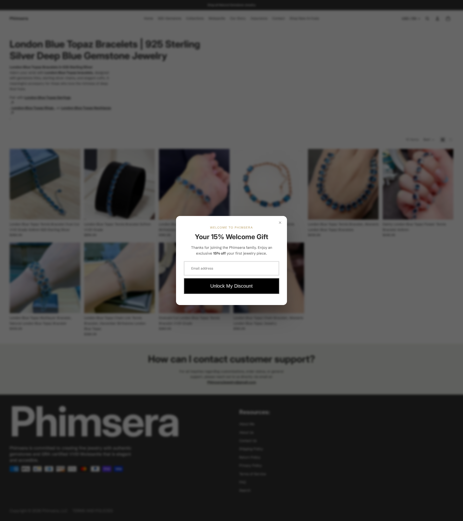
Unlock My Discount (231, 286)
